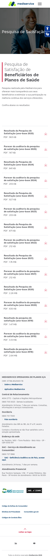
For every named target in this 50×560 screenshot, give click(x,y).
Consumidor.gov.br (31, 512)
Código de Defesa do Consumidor (15, 506)
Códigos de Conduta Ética (12, 518)
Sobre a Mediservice (13, 384)
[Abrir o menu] (40, 4)
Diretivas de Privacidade (11, 512)
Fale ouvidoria (10, 419)
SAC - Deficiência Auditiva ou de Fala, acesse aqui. (23, 459)
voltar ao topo (25, 532)
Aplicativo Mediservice (14, 389)
